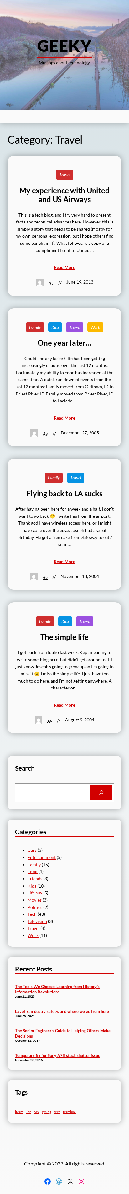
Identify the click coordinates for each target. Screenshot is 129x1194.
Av (51, 283)
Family (35, 327)
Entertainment (42, 857)
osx (36, 1112)
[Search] (101, 793)
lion (28, 1112)
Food (33, 871)
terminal (69, 1112)
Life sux (35, 892)
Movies (35, 900)
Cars (32, 850)
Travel (64, 174)
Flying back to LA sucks (64, 493)
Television (37, 921)
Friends (35, 878)
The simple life (64, 637)
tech (57, 1112)
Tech (32, 914)
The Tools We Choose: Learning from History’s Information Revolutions (57, 989)
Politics (35, 907)
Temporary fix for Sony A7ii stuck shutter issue (57, 1055)
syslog (46, 1112)
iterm (19, 1112)
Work (95, 327)
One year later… (64, 342)
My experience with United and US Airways (64, 195)
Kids (55, 327)
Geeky (64, 45)
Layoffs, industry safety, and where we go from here (62, 1011)
